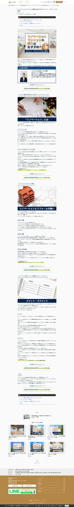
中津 (16, 474)
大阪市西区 (28, 469)
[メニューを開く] (65, 2)
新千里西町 (19, 471)
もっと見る (37, 460)
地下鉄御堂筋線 (17, 472)
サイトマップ (43, 500)
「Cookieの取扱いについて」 (54, 505)
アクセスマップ (40, 488)
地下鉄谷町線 (45, 472)
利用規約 (30, 500)
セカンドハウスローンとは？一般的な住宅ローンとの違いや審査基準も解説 (31, 360)
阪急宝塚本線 (28, 472)
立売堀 (25, 471)
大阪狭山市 (24, 469)
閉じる (67, 505)
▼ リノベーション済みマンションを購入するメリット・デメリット (30, 23)
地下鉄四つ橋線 (50, 472)
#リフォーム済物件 (33, 14)
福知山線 (40, 472)
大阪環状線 (37, 472)
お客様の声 (40, 483)
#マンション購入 (19, 14)
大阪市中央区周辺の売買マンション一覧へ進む (37, 88)
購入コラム (18, 12)
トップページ (40, 478)
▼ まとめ (20, 25)
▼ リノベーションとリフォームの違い (25, 21)
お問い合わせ (15, 485)
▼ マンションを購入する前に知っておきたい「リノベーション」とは (30, 397)
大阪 (20, 474)
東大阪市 (32, 469)
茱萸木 (23, 471)
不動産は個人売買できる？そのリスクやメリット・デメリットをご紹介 (31, 262)
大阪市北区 (17, 469)
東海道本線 (32, 472)
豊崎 (16, 471)
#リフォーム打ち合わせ (26, 14)
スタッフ (39, 481)
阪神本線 (59, 472)
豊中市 (21, 469)
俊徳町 (28, 471)
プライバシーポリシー (36, 500)
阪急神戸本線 (23, 472)
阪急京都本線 (55, 472)
